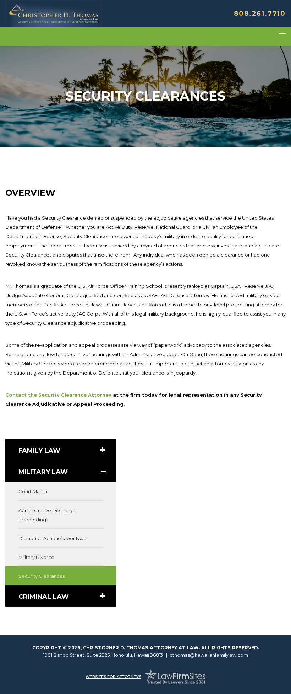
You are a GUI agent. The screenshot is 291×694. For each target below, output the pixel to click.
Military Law (43, 472)
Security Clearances (41, 576)
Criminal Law (43, 597)
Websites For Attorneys (113, 676)
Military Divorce (36, 557)
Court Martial (33, 491)
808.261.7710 (260, 13)
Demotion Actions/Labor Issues (53, 538)
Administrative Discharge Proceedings (47, 514)
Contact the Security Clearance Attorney (58, 395)
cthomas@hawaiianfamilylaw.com (209, 655)
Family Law (39, 450)
